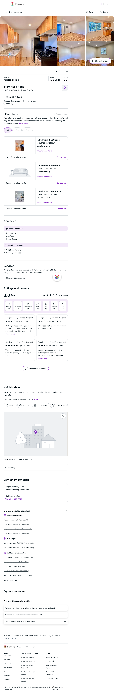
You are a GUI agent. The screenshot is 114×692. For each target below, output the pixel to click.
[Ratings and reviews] (32, 288)
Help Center (8, 667)
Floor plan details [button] (44, 151)
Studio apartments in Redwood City (16, 520)
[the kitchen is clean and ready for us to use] (100, 28)
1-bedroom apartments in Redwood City (18, 524)
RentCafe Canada (27, 657)
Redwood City (45, 636)
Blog (5, 671)
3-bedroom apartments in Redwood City (18, 533)
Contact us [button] (61, 157)
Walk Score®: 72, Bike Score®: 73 (18, 459)
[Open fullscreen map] (63, 416)
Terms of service (52, 657)
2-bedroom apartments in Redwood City (18, 529)
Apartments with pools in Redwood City (18, 575)
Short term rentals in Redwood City (16, 562)
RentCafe (7, 636)
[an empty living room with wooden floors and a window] (100, 53)
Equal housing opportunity (57, 688)
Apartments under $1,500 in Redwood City (19, 543)
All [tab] (8, 130)
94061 (37, 399)
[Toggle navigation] (6, 4)
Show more (10, 334)
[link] (106, 4)
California (17, 636)
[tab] (17, 130)
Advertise (7, 675)
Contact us (7, 663)
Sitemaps (7, 679)
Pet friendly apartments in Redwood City (18, 557)
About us (7, 659)
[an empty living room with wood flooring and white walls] (71, 53)
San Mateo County (31, 636)
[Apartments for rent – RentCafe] (18, 4)
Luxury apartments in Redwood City (16, 566)
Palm (56, 636)
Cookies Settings (52, 679)
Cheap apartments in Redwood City (16, 571)
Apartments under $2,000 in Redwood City (19, 548)
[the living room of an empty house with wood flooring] (71, 28)
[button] (28, 41)
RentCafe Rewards (28, 661)
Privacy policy (51, 661)
